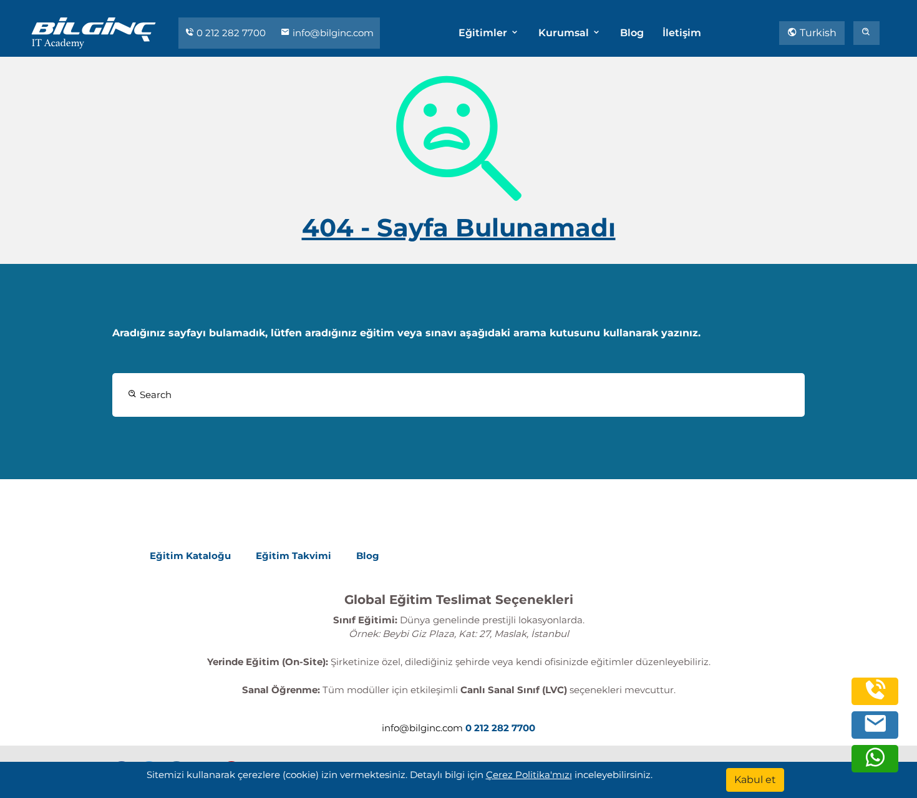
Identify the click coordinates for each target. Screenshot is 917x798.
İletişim (681, 33)
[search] (866, 33)
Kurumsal (564, 33)
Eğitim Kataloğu (190, 556)
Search (154, 395)
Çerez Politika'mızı (529, 775)
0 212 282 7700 (231, 33)
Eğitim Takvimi (293, 556)
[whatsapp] (875, 765)
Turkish (817, 33)
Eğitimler (484, 33)
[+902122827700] (875, 697)
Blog (632, 33)
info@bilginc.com (332, 33)
